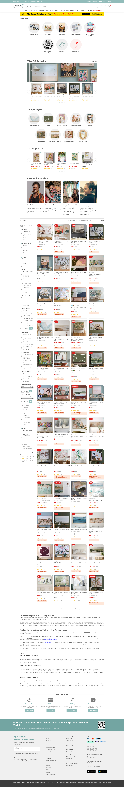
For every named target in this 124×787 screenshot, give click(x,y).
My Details (48, 738)
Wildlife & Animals (62, 125)
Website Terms (70, 761)
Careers (48, 765)
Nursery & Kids (83, 141)
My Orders (48, 740)
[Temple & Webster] (18, 6)
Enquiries (48, 772)
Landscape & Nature (55, 141)
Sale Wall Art (75, 51)
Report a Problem (70, 743)
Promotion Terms (70, 756)
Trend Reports (49, 763)
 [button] (95, 91)
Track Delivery (102, 1)
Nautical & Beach (34, 125)
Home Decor (33, 19)
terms (57, 728)
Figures (90, 125)
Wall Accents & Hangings (48, 52)
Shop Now (29, 710)
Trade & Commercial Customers (54, 754)
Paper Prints (48, 34)
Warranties (69, 758)
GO (31, 328)
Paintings (62, 34)
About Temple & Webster (52, 760)
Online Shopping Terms (72, 763)
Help (109, 1)
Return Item (69, 745)
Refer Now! (39, 1)
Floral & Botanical (76, 125)
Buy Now (51, 710)
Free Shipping (69, 754)
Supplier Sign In (50, 751)
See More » (23, 441)
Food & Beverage (69, 141)
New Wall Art (62, 51)
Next (102, 220)
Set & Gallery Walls (76, 34)
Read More (93, 710)
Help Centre (69, 738)
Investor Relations (50, 774)
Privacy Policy (25, 761)
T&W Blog (48, 770)
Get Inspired (72, 710)
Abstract (48, 125)
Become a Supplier (50, 749)
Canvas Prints (34, 34)
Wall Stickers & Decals (90, 35)
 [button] (28, 91)
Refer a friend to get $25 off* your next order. (27, 1)
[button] (59, 102)
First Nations (41, 141)
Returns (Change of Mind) (72, 751)
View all (94, 61)
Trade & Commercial (92, 1)
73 (99, 220)
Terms (35, 758)
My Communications (51, 743)
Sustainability (49, 767)
